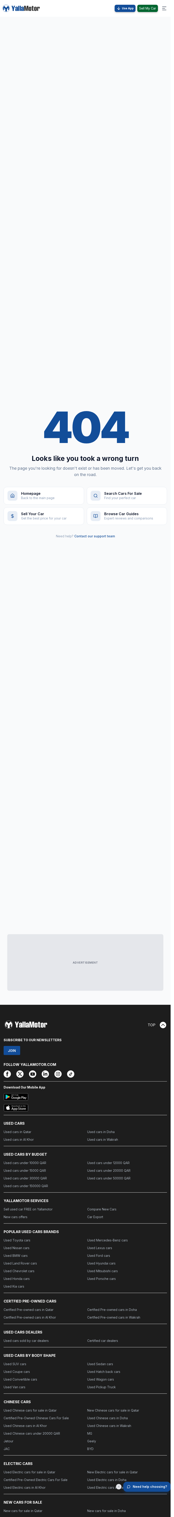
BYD (90, 1449)
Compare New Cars (101, 1209)
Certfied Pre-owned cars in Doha (112, 1310)
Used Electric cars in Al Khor (25, 1487)
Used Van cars (14, 1387)
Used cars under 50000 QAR (108, 1178)
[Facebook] (7, 1074)
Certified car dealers (102, 1341)
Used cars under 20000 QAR (108, 1170)
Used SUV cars (15, 1364)
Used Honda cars (17, 1279)
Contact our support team (94, 536)
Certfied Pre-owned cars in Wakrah (113, 1317)
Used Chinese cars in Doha (107, 1418)
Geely (91, 1441)
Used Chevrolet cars (19, 1271)
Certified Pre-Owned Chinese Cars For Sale (36, 1418)
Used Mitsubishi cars (102, 1271)
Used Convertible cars (20, 1379)
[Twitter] (20, 1074)
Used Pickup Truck (101, 1387)
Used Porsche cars (101, 1279)
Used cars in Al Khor (19, 1139)
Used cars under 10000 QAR (25, 1163)
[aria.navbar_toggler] (164, 8)
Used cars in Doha (101, 1132)
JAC (7, 1449)
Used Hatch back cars (103, 1372)
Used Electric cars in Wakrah (108, 1487)
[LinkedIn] (45, 1074)
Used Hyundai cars (101, 1263)
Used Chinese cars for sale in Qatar (30, 1410)
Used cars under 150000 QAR (26, 1186)
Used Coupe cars (17, 1372)
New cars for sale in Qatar (23, 1511)
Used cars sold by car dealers (26, 1341)
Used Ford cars (98, 1255)
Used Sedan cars (100, 1364)
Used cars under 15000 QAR (25, 1170)
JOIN (12, 1051)
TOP (151, 1025)
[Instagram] (58, 1074)
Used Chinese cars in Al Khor (25, 1426)
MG (89, 1433)
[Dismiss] (118, 1486)
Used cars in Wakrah (102, 1139)
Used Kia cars (14, 1286)
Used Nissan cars (16, 1248)
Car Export (95, 1217)
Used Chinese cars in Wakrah (109, 1426)
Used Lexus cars (99, 1248)
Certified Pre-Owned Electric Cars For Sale (36, 1480)
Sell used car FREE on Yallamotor (28, 1209)
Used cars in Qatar (17, 1132)
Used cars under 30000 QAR (25, 1178)
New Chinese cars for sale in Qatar (113, 1410)
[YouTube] (32, 1074)
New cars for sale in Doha (106, 1511)
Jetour (8, 1441)
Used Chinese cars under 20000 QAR (32, 1433)
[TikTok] (70, 1074)
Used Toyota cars (17, 1240)
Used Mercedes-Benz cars (107, 1240)
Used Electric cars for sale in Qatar (29, 1472)
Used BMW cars (16, 1255)
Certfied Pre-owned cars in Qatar (28, 1310)
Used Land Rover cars (20, 1263)
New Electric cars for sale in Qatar (112, 1472)
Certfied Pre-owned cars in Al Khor (30, 1317)
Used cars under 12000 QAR (108, 1163)
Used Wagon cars (100, 1379)
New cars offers (15, 1217)
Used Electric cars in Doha (106, 1480)
